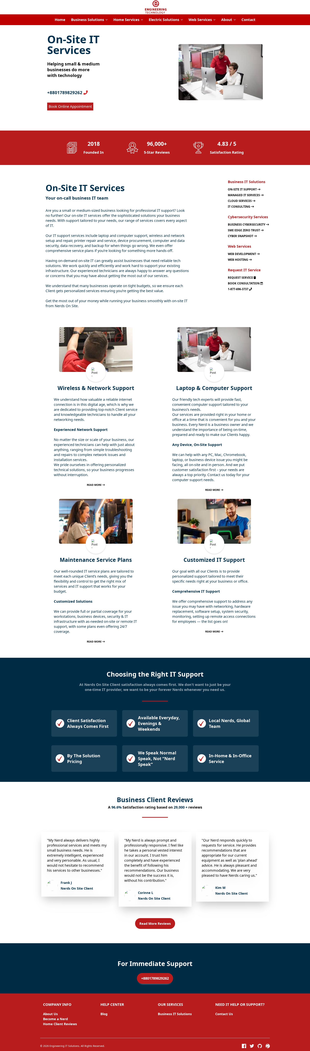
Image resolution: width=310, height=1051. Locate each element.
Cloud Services (240, 201)
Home (60, 19)
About (226, 19)
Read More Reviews (155, 923)
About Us (50, 1014)
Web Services (200, 19)
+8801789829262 (65, 92)
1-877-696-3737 (238, 289)
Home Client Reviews (60, 1024)
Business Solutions (87, 19)
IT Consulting (239, 207)
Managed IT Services (244, 195)
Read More (94, 484)
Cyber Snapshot (241, 236)
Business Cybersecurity (247, 224)
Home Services (126, 19)
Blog (103, 1014)
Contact (248, 19)
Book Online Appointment (70, 106)
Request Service (241, 278)
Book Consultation (244, 283)
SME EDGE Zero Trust (244, 230)
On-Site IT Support (242, 189)
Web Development (242, 254)
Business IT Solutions (175, 1014)
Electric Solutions (164, 19)
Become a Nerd (55, 1019)
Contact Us (224, 1014)
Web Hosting (238, 260)
